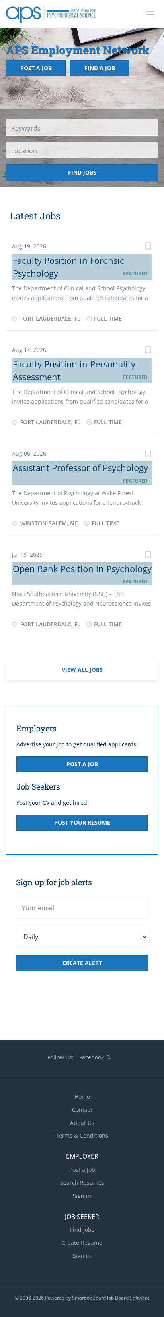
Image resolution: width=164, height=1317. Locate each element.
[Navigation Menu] (150, 14)
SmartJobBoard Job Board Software (111, 1297)
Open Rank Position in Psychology (82, 569)
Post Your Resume (82, 822)
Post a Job (36, 68)
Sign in (82, 1196)
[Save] (148, 247)
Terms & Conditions (82, 1135)
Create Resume (82, 1242)
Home (82, 1096)
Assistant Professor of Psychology (80, 467)
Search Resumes (82, 1182)
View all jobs (82, 669)
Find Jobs (82, 172)
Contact (82, 1109)
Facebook (91, 1057)
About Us (82, 1123)
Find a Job (99, 68)
